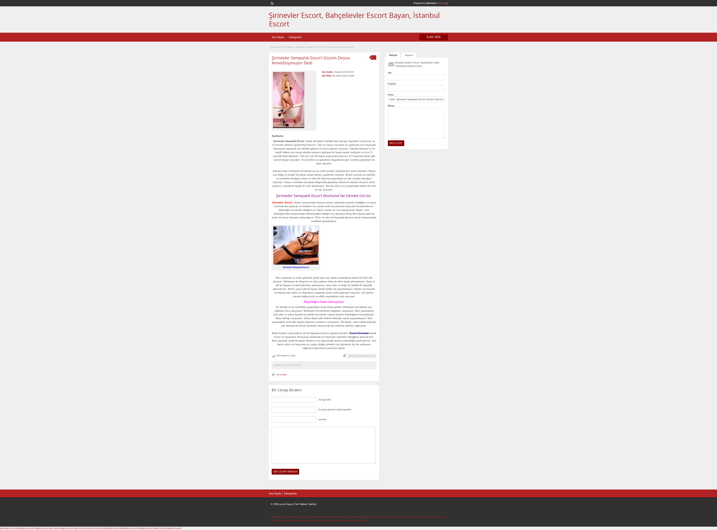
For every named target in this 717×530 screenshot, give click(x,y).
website (322, 419)
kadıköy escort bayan (330, 520)
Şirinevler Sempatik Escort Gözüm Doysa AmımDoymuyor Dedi (311, 60)
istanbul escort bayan (282, 520)
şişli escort (312, 516)
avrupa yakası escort (342, 516)
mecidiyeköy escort (364, 516)
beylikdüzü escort (280, 516)
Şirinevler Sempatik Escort (361, 356)
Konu (390, 94)
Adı (389, 72)
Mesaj (391, 106)
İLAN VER (434, 37)
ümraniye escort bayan (355, 520)
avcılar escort (437, 516)
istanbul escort (174, 528)
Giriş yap (441, 3)
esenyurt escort (420, 516)
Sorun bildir (281, 374)
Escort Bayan (287, 47)
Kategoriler (295, 37)
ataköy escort (41, 528)
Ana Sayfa (278, 37)
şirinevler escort (384, 516)
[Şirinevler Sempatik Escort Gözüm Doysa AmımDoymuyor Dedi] (294, 100)
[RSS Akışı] (271, 2)
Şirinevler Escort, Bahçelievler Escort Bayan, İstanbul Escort (354, 19)
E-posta (392, 83)
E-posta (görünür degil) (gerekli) (335, 409)
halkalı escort (298, 516)
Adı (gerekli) (325, 399)
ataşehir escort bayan (306, 520)
